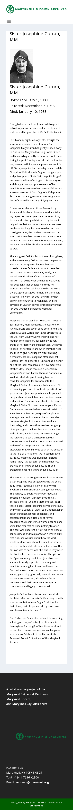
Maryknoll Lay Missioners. (30, 704)
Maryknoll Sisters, (18, 699)
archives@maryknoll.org (32, 782)
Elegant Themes (36, 802)
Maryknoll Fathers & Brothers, (27, 694)
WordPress (36, 805)
